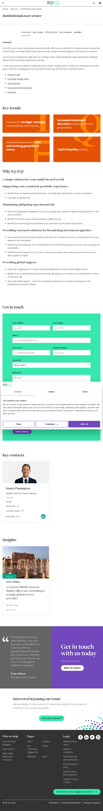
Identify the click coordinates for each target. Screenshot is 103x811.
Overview (26, 32)
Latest (44, 756)
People (45, 746)
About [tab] (85, 392)
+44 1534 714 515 (13, 510)
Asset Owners (9, 749)
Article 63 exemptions (71, 802)
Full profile (10, 516)
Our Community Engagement (32, 749)
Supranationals (14, 83)
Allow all (84, 424)
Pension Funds (14, 74)
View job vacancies (51, 718)
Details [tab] (51, 392)
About (30, 741)
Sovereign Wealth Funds (18, 78)
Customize (50, 424)
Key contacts (65, 32)
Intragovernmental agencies (20, 87)
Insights (78, 32)
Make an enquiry (72, 668)
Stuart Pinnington (18, 488)
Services (14, 8)
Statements (54, 802)
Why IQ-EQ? (51, 32)
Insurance (12, 92)
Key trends (38, 32)
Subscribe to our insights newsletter (75, 791)
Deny (19, 424)
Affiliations (31, 756)
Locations (46, 741)
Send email (11, 506)
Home (5, 8)
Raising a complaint (92, 802)
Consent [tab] (18, 392)
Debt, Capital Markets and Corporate (8, 756)
